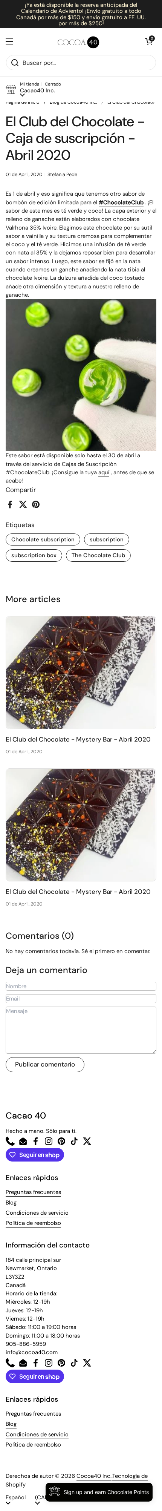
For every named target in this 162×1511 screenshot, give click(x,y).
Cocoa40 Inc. (94, 1476)
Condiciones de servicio (37, 1213)
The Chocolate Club (98, 555)
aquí (103, 472)
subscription (107, 539)
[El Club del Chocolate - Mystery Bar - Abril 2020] (81, 672)
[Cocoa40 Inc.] (79, 41)
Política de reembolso (33, 1223)
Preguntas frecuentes (33, 1192)
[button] (148, 41)
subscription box (34, 555)
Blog (11, 1202)
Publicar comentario (45, 1064)
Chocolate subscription (43, 539)
